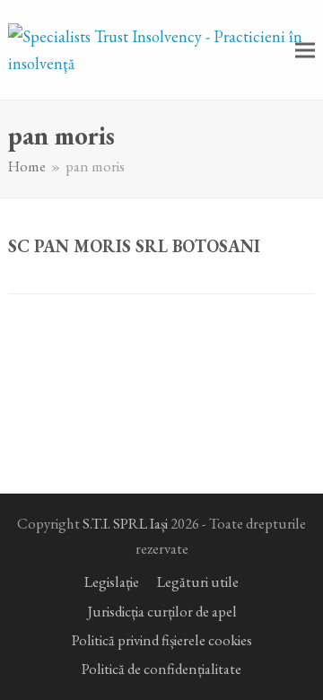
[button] (305, 49)
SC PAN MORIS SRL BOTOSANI (134, 246)
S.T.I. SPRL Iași (125, 523)
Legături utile (198, 581)
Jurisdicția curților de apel (162, 611)
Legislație (111, 581)
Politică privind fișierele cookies (162, 640)
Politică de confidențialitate (161, 668)
